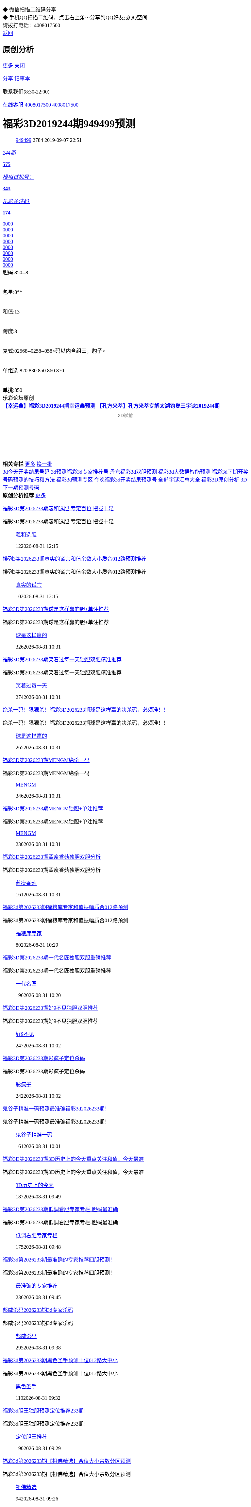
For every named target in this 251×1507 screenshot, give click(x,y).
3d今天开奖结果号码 (26, 472)
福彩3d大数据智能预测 (184, 472)
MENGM (26, 784)
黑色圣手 (26, 1386)
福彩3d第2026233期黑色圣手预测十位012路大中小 (60, 1360)
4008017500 (38, 105)
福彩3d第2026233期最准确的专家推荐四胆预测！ (59, 1259)
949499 (23, 140)
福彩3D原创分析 (220, 480)
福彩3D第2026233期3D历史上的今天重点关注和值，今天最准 (73, 1159)
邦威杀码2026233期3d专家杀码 (38, 1310)
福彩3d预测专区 (74, 480)
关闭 (19, 65)
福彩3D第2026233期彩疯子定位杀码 (44, 1058)
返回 (8, 33)
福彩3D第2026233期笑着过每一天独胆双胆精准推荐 (62, 659)
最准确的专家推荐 (37, 1286)
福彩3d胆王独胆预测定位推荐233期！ (46, 1411)
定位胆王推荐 (31, 1437)
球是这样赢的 (31, 635)
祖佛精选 (26, 1487)
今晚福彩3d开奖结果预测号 (125, 480)
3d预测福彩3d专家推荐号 (80, 472)
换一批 (44, 464)
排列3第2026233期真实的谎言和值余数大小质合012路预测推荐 (74, 559)
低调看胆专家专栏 (37, 1235)
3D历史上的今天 (35, 1185)
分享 (8, 78)
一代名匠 (26, 984)
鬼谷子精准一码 (34, 1135)
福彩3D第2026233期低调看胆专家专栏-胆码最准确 (60, 1209)
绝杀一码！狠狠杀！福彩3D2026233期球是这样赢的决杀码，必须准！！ (86, 710)
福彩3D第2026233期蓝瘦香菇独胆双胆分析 (52, 857)
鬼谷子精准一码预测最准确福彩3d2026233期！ (56, 1108)
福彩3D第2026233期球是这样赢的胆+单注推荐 (56, 609)
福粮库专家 (29, 933)
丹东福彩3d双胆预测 (133, 472)
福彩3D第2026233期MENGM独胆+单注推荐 (53, 808)
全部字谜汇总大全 (179, 480)
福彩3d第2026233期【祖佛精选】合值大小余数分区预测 (67, 1461)
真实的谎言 (29, 585)
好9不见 (25, 1034)
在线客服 (13, 105)
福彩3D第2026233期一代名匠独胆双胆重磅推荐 (57, 957)
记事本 (22, 78)
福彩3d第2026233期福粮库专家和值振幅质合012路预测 (65, 907)
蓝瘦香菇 (26, 883)
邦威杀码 (26, 1336)
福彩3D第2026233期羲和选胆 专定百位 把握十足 (58, 508)
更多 (8, 65)
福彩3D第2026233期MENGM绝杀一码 (46, 760)
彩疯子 (23, 1084)
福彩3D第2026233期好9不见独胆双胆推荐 (50, 1008)
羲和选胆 (26, 534)
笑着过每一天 (31, 685)
